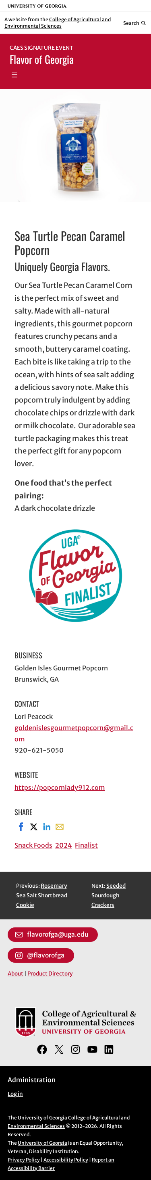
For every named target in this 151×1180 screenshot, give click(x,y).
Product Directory (49, 973)
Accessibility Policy (65, 1160)
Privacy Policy (24, 1160)
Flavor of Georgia (42, 59)
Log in (15, 1094)
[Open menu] (14, 74)
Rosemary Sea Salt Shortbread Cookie (41, 895)
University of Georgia (42, 1143)
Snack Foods (33, 845)
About (15, 973)
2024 (63, 845)
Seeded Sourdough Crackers (108, 895)
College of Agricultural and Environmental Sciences (57, 22)
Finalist (86, 845)
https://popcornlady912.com (59, 787)
